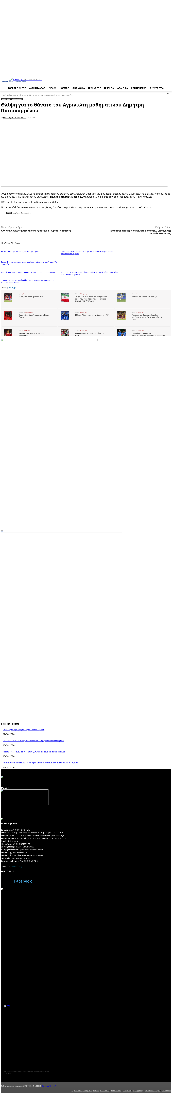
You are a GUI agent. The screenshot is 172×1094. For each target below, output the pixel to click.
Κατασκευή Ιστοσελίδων (50, 1086)
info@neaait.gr (17, 866)
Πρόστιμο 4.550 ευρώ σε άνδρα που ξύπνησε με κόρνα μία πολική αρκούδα (34, 752)
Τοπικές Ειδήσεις (17, 99)
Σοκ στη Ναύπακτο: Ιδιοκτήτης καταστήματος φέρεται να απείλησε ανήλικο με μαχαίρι (29, 263)
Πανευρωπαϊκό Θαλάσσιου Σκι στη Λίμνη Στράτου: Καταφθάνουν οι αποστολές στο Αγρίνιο (40, 763)
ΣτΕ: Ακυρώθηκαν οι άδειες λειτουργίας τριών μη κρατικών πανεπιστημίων (33, 740)
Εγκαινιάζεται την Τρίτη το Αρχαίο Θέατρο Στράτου (20, 251)
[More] (57, 219)
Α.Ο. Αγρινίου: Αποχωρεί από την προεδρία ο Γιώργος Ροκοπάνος (36, 230)
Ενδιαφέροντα (12, 95)
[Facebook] (7, 881)
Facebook (23, 881)
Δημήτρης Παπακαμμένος (22, 213)
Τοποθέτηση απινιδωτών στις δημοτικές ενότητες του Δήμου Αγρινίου (28, 272)
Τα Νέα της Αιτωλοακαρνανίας (14, 118)
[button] (168, 94)
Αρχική (3, 95)
